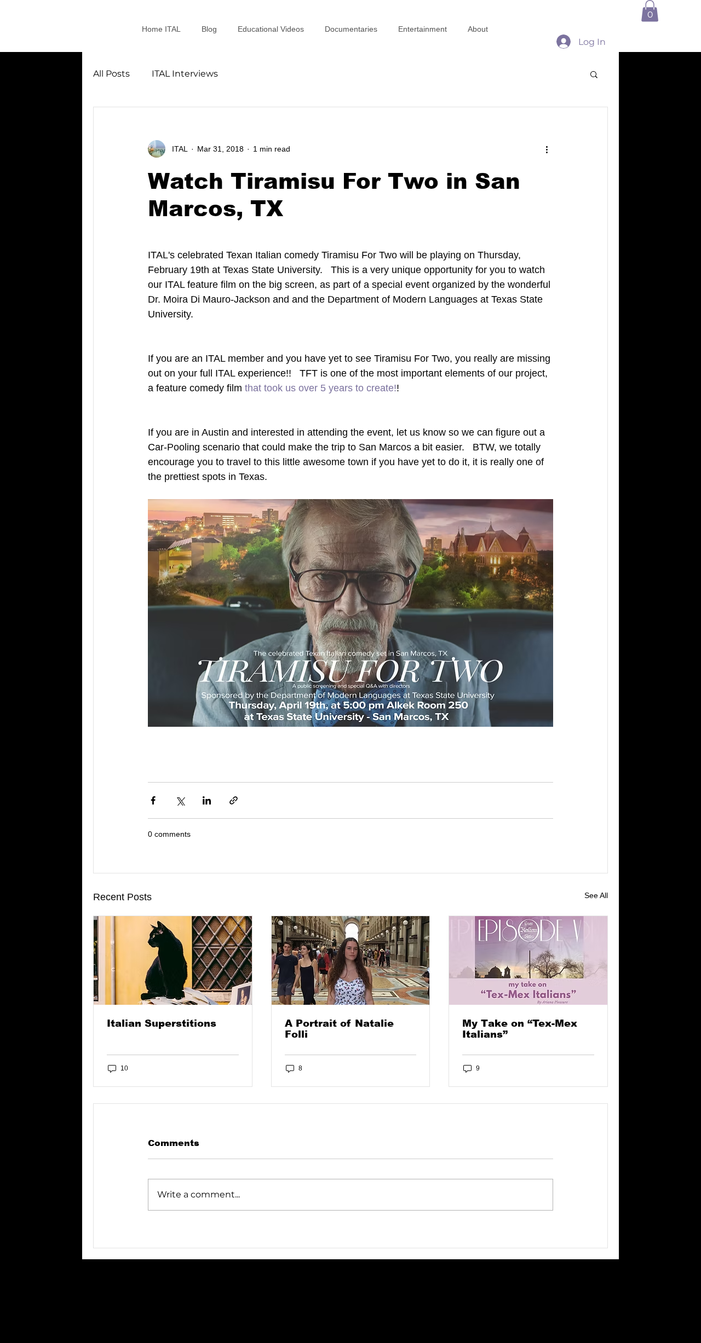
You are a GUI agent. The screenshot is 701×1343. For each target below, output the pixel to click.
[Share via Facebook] (153, 800)
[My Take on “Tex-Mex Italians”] (528, 960)
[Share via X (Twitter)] (180, 800)
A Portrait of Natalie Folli (339, 1029)
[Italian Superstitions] (173, 960)
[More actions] (546, 148)
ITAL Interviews (185, 73)
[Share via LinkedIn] (207, 800)
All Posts (111, 73)
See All (596, 895)
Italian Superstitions (161, 1023)
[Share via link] (233, 800)
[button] (650, 10)
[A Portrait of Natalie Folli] (351, 960)
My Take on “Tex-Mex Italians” (519, 1029)
